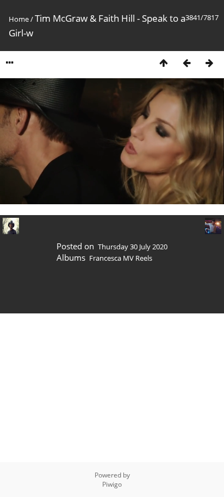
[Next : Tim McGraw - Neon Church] (209, 62)
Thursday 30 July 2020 (132, 246)
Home (19, 19)
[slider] (111, 196)
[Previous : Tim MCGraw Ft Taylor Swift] (186, 62)
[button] (32, 196)
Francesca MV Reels (120, 258)
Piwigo (112, 484)
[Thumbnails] (163, 62)
